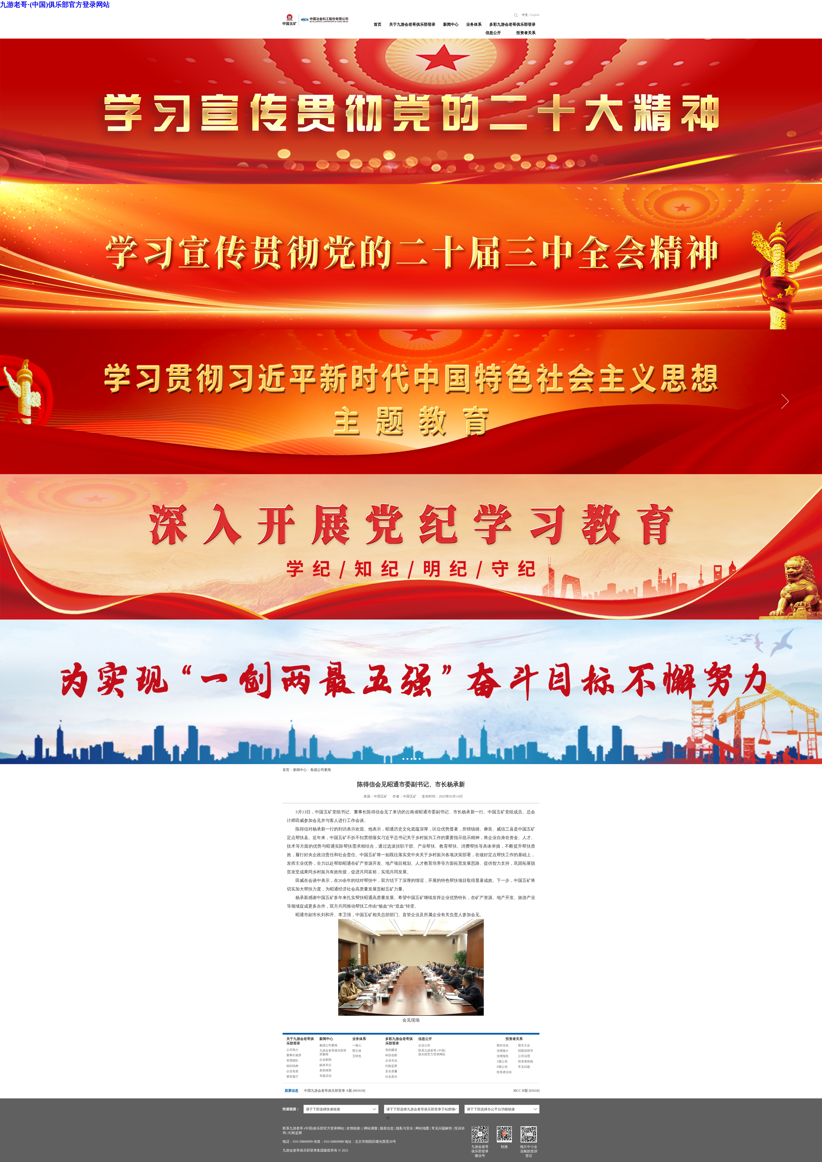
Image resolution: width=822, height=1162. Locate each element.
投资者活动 (504, 1072)
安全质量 (391, 1071)
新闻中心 (451, 24)
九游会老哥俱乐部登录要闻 (332, 1052)
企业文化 (391, 1060)
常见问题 (524, 1066)
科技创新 (391, 1055)
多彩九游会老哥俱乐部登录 (512, 24)
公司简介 (292, 1049)
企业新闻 (325, 1059)
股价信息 (503, 1045)
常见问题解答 (442, 1128)
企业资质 (292, 1071)
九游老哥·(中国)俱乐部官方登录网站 (55, 4)
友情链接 (353, 1128)
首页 (377, 24)
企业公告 (424, 1045)
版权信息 (387, 1128)
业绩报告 (503, 1056)
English (534, 14)
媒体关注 (325, 1065)
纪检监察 (391, 1066)
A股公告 (502, 1061)
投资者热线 (525, 1061)
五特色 (356, 1056)
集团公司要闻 (320, 770)
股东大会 (524, 1045)
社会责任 (391, 1076)
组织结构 (292, 1066)
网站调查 (371, 1128)
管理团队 (292, 1060)
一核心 (356, 1045)
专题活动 (325, 1075)
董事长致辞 (293, 1055)
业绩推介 (503, 1050)
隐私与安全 (404, 1128)
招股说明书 (525, 1050)
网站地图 (422, 1128)
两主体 (356, 1050)
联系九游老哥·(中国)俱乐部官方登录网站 (431, 1052)
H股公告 (502, 1066)
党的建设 (391, 1049)
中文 (525, 14)
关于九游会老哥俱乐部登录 (412, 24)
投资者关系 (526, 33)
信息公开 (493, 33)
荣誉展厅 (292, 1076)
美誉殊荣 (325, 1070)
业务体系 (474, 24)
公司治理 (524, 1056)
